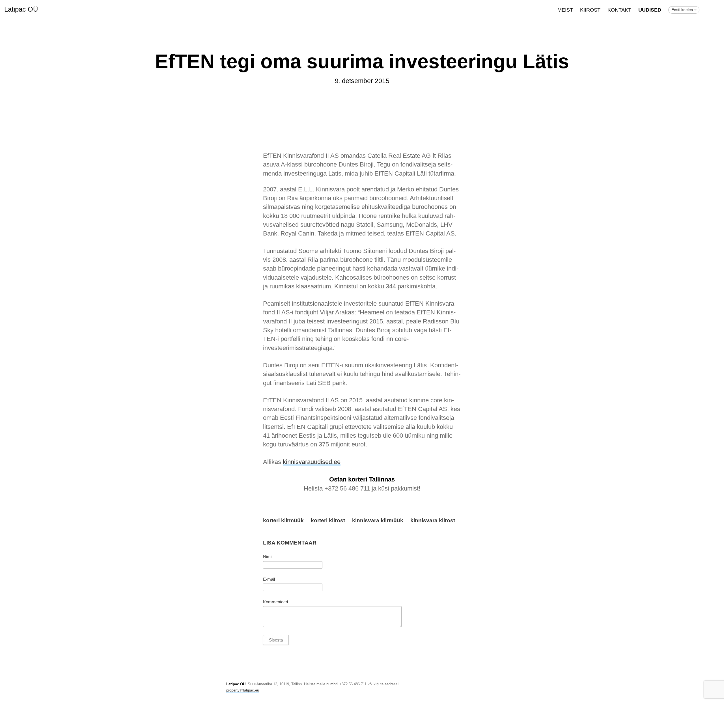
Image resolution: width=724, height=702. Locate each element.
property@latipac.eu (242, 690)
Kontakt (619, 10)
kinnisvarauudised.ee (312, 461)
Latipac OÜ (21, 9)
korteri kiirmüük (283, 520)
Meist (565, 10)
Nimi (267, 556)
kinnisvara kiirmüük (377, 520)
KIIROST (590, 10)
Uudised (649, 10)
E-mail (269, 579)
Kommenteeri (275, 602)
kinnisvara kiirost (432, 520)
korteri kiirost (328, 520)
